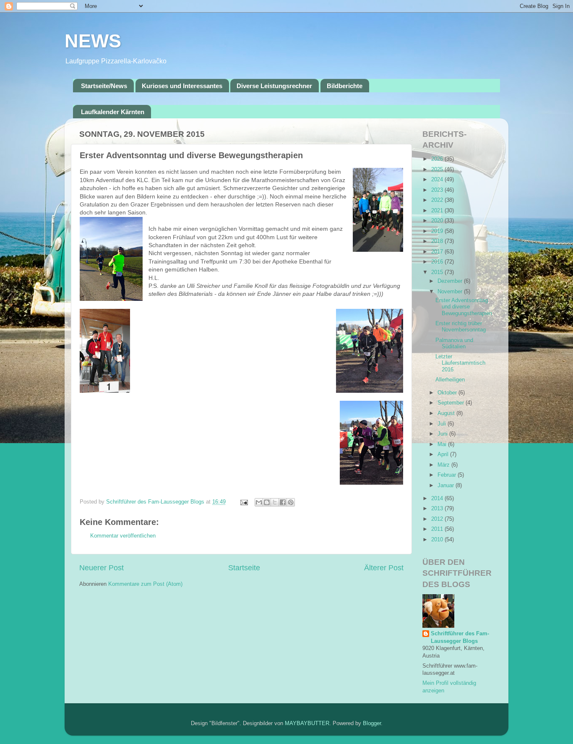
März (444, 465)
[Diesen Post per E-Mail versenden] (259, 502)
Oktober (448, 393)
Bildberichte (344, 85)
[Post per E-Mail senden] (244, 502)
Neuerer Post (101, 568)
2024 (438, 180)
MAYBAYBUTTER (307, 723)
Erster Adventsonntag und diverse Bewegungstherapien (463, 307)
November (451, 292)
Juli (443, 424)
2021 (438, 211)
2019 (438, 231)
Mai (443, 444)
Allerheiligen (450, 380)
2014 (438, 498)
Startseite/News (104, 85)
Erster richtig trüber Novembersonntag (460, 327)
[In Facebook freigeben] (283, 502)
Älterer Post (384, 568)
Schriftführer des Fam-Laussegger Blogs (460, 637)
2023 (438, 190)
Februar (448, 475)
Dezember (451, 281)
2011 (438, 529)
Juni (443, 434)
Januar (447, 485)
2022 (438, 200)
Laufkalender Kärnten (112, 111)
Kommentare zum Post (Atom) (145, 584)
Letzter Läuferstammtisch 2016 (460, 363)
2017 (438, 252)
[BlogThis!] (267, 502)
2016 (438, 262)
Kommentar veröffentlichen (123, 536)
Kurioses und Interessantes (182, 85)
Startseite (244, 568)
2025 (438, 169)
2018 (438, 241)
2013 (438, 509)
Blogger (372, 723)
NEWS (93, 41)
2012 (438, 519)
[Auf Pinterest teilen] (290, 502)
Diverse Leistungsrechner (274, 85)
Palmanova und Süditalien (454, 343)
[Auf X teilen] (275, 502)
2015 (438, 272)
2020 (438, 221)
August (447, 413)
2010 (438, 540)
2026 (438, 159)
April (444, 454)
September (452, 403)
